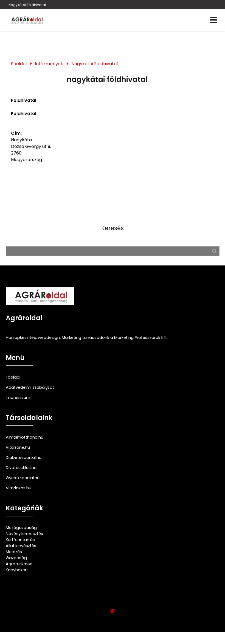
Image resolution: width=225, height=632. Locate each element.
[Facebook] (113, 611)
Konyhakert (17, 570)
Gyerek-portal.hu (23, 478)
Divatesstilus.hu (21, 467)
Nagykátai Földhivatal (27, 4)
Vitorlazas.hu (18, 488)
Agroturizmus (19, 564)
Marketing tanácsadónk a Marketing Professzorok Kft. (115, 337)
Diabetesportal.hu (23, 457)
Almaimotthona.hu (24, 437)
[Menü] (213, 20)
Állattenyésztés (21, 545)
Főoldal (19, 64)
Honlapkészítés (21, 337)
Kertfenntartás (20, 539)
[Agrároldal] (26, 20)
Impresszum (18, 397)
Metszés (14, 551)
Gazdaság (16, 557)
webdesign (49, 337)
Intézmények (49, 64)
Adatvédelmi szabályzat (30, 387)
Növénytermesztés (24, 533)
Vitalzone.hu (18, 447)
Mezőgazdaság (21, 527)
